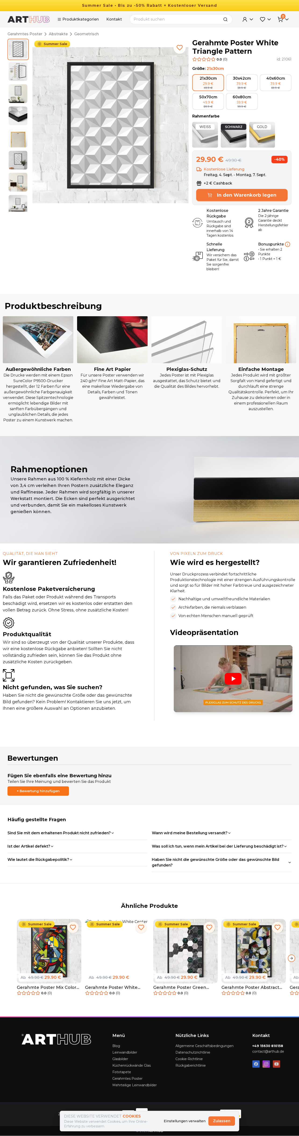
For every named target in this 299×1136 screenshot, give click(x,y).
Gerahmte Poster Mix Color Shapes (46, 987)
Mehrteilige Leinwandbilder (134, 1085)
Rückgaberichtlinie (190, 1065)
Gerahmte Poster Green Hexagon (179, 987)
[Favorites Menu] (266, 19)
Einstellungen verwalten (185, 1121)
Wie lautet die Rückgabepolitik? (38, 859)
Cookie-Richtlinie (189, 1059)
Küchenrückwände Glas (131, 1065)
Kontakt (114, 19)
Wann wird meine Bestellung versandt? (190, 833)
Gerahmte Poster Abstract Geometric (250, 987)
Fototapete (121, 1072)
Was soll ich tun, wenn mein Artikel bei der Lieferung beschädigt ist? (218, 846)
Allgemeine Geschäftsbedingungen (204, 1046)
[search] (227, 19)
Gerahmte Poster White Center (111, 987)
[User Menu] (248, 19)
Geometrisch (86, 34)
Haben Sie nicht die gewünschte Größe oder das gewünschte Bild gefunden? (215, 862)
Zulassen (221, 1121)
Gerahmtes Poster (24, 34)
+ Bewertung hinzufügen (38, 791)
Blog (116, 1046)
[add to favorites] (180, 48)
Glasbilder (120, 1059)
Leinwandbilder (124, 1052)
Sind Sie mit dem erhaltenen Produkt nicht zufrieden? (59, 833)
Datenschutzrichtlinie (192, 1052)
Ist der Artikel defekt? (28, 846)
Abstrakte (58, 34)
